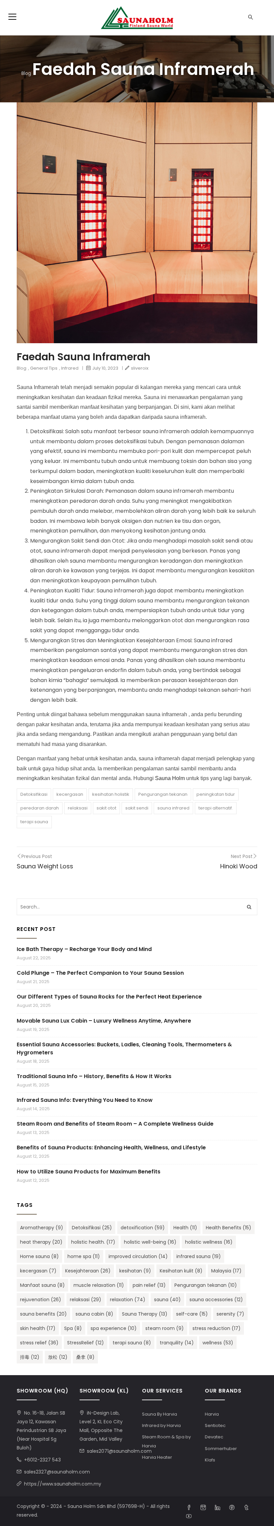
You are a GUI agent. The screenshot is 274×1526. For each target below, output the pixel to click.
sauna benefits (43, 1314)
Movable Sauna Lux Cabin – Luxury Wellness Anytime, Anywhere (104, 1021)
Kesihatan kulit (181, 1270)
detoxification (143, 1227)
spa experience (114, 1328)
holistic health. (93, 1242)
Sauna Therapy (144, 1314)
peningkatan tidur (215, 794)
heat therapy (41, 1242)
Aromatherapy (41, 1227)
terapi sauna (34, 822)
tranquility (177, 1342)
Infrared (70, 368)
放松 (57, 1357)
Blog (26, 73)
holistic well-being (150, 1242)
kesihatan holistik (110, 794)
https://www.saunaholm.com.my (62, 1484)
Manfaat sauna (42, 1285)
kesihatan (135, 1270)
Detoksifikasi (33, 794)
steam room (164, 1328)
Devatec (214, 1437)
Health (185, 1227)
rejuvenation (40, 1299)
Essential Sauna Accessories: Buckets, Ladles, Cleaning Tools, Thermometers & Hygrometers (124, 1048)
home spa (83, 1256)
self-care (192, 1314)
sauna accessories (216, 1299)
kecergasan (69, 794)
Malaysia (226, 1270)
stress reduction (216, 1328)
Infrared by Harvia (161, 1425)
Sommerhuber (221, 1448)
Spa (73, 1328)
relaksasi (78, 808)
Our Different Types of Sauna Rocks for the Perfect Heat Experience (109, 996)
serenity (230, 1314)
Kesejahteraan (88, 1270)
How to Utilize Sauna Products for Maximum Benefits (88, 1171)
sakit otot (106, 808)
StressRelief (85, 1342)
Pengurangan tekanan (162, 794)
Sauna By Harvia (159, 1414)
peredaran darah (39, 808)
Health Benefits (228, 1227)
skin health (37, 1328)
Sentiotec (215, 1425)
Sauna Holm (170, 778)
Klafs (210, 1460)
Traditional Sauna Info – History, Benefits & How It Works (94, 1076)
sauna (167, 1299)
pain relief (149, 1285)
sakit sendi (136, 808)
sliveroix (139, 368)
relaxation (127, 1299)
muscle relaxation (99, 1285)
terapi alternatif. (215, 808)
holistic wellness (209, 1242)
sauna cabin (94, 1314)
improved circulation (138, 1256)
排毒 (29, 1357)
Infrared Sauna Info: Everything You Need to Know (85, 1100)
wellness (217, 1342)
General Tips (43, 368)
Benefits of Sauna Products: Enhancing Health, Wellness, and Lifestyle (111, 1147)
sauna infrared (173, 808)
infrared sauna (198, 1256)
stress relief (39, 1342)
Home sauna (39, 1256)
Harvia (212, 1414)
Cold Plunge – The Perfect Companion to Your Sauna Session (100, 973)
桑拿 (85, 1357)
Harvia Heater (157, 1457)
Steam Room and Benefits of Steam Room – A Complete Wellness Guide (115, 1124)
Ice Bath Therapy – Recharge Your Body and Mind (84, 949)
